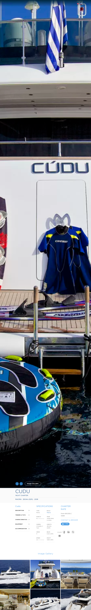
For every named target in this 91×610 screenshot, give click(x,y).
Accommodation (21, 528)
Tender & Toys (20, 515)
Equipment (19, 524)
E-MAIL (67, 523)
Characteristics (21, 519)
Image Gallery (33, 483)
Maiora (49, 512)
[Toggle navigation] (87, 4)
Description (19, 510)
